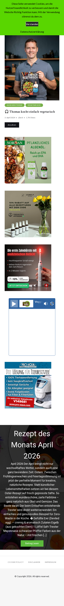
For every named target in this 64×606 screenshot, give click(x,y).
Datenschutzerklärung (32, 31)
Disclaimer (34, 562)
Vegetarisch (34, 105)
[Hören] (14, 303)
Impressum (50, 562)
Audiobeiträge (14, 105)
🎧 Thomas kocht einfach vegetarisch (30, 112)
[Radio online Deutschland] (52, 304)
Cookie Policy (15, 562)
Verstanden (32, 24)
